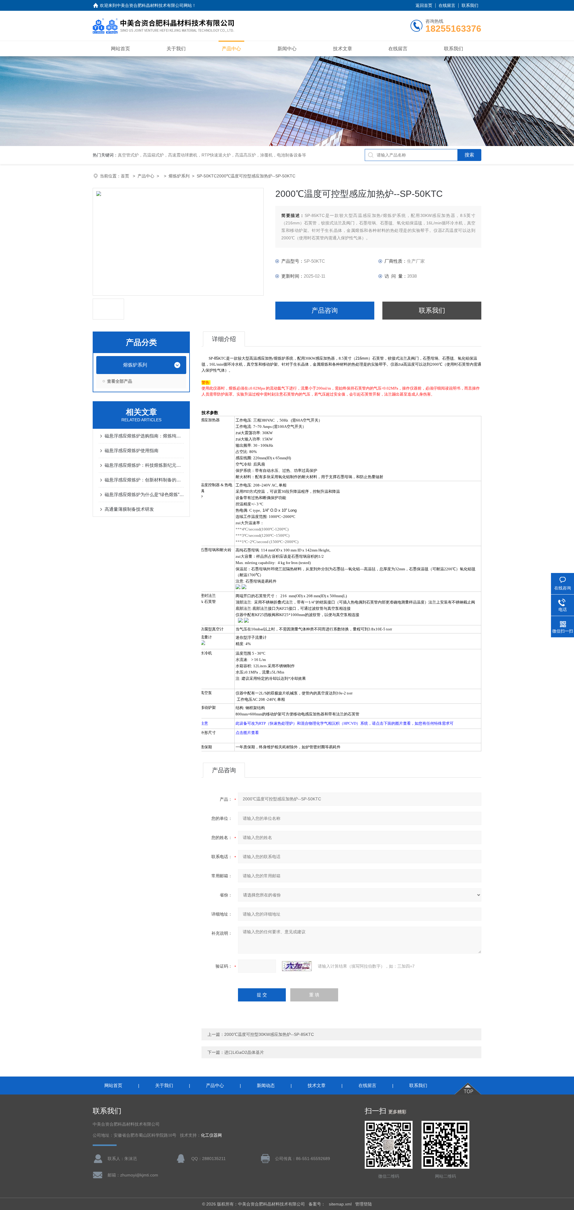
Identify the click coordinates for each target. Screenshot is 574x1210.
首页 (125, 176)
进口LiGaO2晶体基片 (244, 1052)
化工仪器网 (211, 1135)
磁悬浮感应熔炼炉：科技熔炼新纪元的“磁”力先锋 (144, 465)
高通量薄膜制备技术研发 (129, 509)
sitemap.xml (340, 1204)
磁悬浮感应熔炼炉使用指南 (131, 450)
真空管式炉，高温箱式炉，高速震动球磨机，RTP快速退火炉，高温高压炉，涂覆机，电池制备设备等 (212, 155)
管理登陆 (363, 1204)
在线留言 (447, 5)
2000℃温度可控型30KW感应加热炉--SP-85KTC (269, 1034)
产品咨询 (325, 310)
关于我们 (176, 48)
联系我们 (470, 5)
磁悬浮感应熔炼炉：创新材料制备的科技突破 (144, 479)
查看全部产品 (119, 381)
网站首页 (120, 48)
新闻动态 (266, 1085)
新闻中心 (287, 48)
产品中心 (231, 48)
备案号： (317, 1204)
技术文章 (342, 48)
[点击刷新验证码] (297, 966)
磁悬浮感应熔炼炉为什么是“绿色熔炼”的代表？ (144, 494)
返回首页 (424, 5)
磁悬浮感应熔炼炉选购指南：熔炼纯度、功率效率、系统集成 (144, 435)
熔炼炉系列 (179, 176)
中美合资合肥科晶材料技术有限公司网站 (154, 5)
